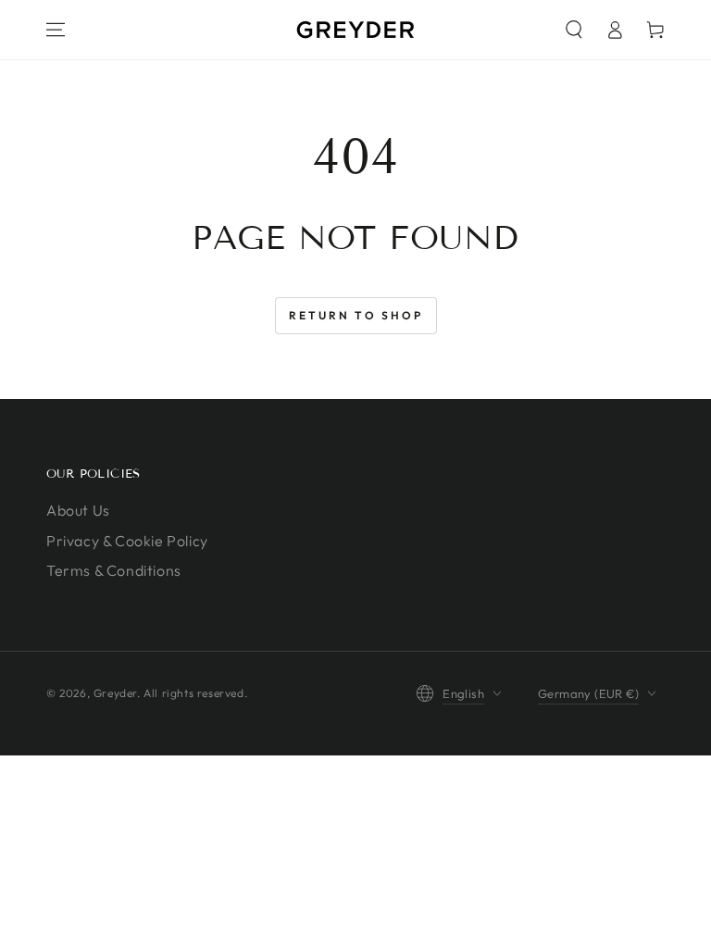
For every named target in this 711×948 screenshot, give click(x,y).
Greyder (115, 693)
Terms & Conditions (113, 570)
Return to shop (356, 315)
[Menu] (55, 29)
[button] (574, 29)
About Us (78, 510)
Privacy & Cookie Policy (127, 540)
